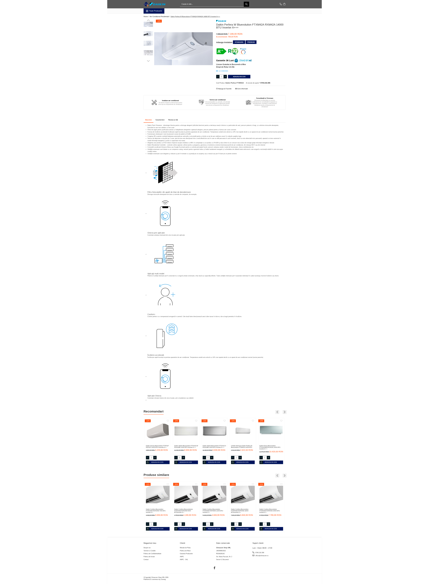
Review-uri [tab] (173, 120)
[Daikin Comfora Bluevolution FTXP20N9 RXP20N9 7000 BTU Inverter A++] (158, 494)
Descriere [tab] (148, 120)
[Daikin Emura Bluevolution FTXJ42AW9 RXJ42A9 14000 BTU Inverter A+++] (271, 431)
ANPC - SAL (184, 559)
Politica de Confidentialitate (152, 553)
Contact (146, 559)
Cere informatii (242, 89)
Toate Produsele (155, 11)
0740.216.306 (259, 552)
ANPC (182, 556)
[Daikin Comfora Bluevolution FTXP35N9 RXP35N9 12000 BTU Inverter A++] (214, 494)
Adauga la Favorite (224, 89)
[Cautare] (246, 4)
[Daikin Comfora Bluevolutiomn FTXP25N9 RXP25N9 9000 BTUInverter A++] (186, 494)
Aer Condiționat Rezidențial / (160, 16)
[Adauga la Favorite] (168, 421)
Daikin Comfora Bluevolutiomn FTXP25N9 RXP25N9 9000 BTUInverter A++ (183, 510)
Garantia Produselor (186, 553)
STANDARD (239, 42)
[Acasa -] (155, 4)
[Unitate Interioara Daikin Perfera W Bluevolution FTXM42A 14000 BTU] (243, 431)
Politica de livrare (149, 556)
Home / (146, 16)
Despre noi (147, 548)
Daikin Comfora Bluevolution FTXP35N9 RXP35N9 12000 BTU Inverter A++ (213, 510)
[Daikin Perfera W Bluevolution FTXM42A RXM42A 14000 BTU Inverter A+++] (183, 48)
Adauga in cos (239, 77)
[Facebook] (215, 568)
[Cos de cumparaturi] (284, 4)
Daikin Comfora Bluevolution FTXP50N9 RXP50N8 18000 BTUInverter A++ (239, 510)
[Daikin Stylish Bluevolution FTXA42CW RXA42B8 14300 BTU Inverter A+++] (186, 431)
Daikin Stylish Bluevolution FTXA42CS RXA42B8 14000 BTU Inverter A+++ (214, 446)
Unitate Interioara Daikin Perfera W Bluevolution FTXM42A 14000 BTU (241, 446)
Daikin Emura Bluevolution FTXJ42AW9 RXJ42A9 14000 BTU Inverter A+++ (269, 447)
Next (148, 61)
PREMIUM (251, 42)
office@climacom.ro (261, 555)
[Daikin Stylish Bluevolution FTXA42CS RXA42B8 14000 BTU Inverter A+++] (214, 431)
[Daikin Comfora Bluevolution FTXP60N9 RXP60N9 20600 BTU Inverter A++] (271, 494)
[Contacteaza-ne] (281, 4)
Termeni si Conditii (150, 551)
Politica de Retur (185, 551)
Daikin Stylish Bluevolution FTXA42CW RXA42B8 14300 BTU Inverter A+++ (186, 446)
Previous (148, 20)
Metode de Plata (185, 548)
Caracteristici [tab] (160, 120)
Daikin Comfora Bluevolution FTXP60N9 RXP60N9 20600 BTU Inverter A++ (269, 510)
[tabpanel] (183, 48)
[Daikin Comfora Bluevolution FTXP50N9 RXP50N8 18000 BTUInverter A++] (243, 494)
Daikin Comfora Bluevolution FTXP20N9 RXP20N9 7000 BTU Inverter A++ (156, 510)
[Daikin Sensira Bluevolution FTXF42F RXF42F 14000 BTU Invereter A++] (158, 431)
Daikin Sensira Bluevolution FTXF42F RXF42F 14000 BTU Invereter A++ (157, 446)
